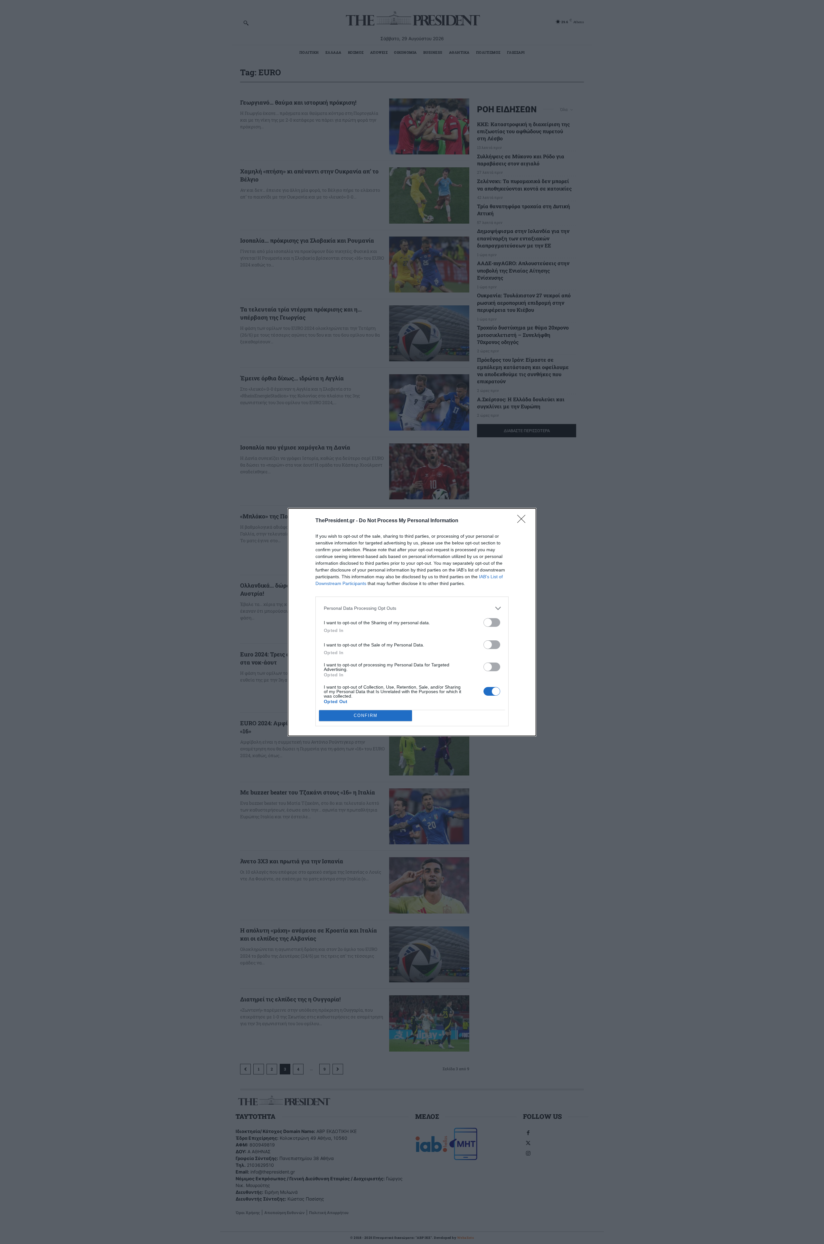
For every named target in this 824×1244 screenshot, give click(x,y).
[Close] (523, 521)
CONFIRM (366, 715)
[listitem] (412, 608)
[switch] (491, 622)
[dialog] (412, 622)
